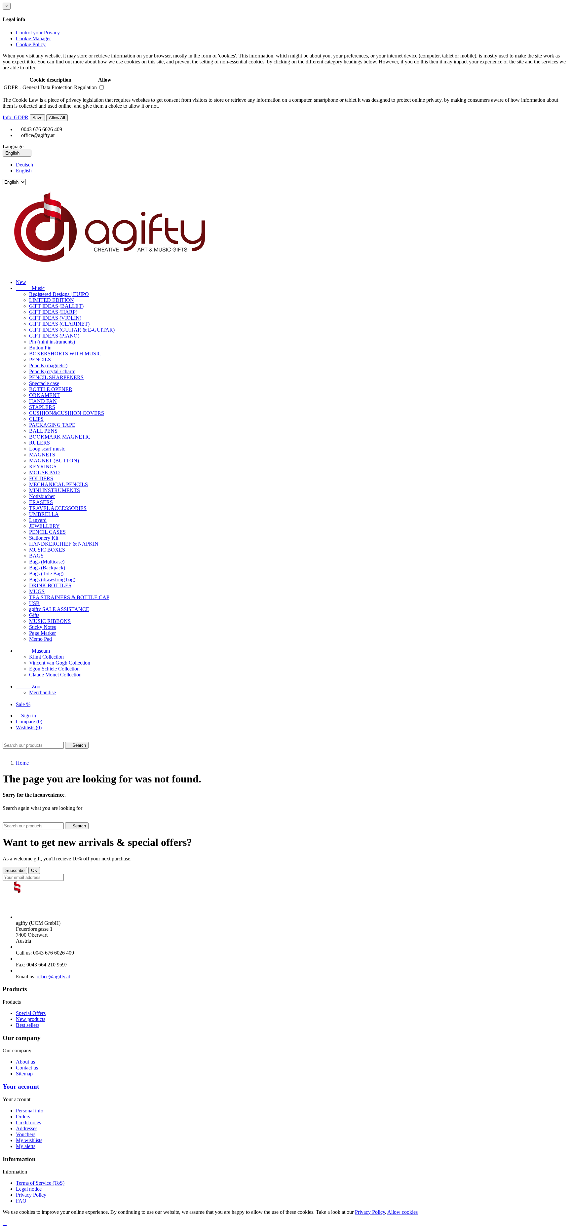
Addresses (26, 1128)
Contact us (27, 1067)
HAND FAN (43, 401)
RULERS (39, 443)
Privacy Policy (31, 1195)
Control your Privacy (38, 32)
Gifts (34, 615)
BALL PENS (43, 431)
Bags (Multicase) (46, 561)
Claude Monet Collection (55, 674)
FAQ (21, 1201)
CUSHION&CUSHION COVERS (66, 413)
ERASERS (41, 502)
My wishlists (29, 1140)
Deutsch (24, 164)
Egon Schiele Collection (54, 668)
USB (34, 603)
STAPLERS (42, 407)
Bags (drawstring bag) (52, 579)
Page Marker (42, 633)
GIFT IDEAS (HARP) (53, 312)
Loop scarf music (47, 449)
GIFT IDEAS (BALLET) (56, 306)
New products (30, 1019)
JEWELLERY (44, 526)
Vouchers (25, 1134)
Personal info (29, 1110)
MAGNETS (42, 454)
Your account (21, 1086)
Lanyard (38, 520)
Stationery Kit (43, 538)
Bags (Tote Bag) (46, 573)
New (21, 282)
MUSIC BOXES (47, 550)
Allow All (57, 117)
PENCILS (40, 359)
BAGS (36, 556)
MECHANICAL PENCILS (58, 484)
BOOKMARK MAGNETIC (60, 437)
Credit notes (28, 1122)
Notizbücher (42, 496)
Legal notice (29, 1189)
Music (30, 288)
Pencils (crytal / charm (52, 371)
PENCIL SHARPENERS (56, 377)
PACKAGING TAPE (52, 425)
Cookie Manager (33, 38)
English (24, 170)
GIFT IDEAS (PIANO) (54, 336)
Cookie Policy (31, 44)
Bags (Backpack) (47, 567)
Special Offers (31, 1013)
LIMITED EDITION (51, 300)
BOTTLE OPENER (50, 389)
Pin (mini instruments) (52, 341)
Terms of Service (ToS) (40, 1183)
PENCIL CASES (47, 532)
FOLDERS (41, 478)
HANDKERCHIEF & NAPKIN (63, 544)
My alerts (25, 1146)
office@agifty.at (53, 976)
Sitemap (24, 1073)
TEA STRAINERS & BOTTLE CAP (69, 597)
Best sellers (27, 1025)
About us (25, 1062)
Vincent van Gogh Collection (59, 663)
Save (37, 117)
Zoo (28, 686)
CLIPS (36, 419)
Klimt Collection (46, 657)
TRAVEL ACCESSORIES (58, 508)
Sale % (23, 704)
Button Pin (40, 347)
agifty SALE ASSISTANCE (59, 609)
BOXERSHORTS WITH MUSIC (65, 353)
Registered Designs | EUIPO (59, 294)
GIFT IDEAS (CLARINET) (59, 324)
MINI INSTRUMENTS (54, 490)
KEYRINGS (43, 466)
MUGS (37, 591)
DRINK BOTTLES (50, 585)
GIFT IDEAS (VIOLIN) (55, 318)
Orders (23, 1116)
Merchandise (42, 692)
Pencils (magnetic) (48, 365)
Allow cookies (402, 1212)
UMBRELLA (44, 514)
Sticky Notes (42, 627)
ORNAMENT (44, 395)
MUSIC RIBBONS (50, 621)
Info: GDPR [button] (15, 117)
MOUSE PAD (44, 472)
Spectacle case (44, 383)
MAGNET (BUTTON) (54, 460)
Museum (33, 651)
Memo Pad (40, 639)
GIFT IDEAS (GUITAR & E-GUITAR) (72, 330)
